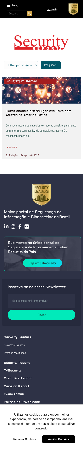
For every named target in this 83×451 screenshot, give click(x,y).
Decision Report (16, 386)
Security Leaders (17, 337)
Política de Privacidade (22, 402)
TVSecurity (13, 370)
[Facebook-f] (19, 226)
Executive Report (18, 378)
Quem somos (14, 394)
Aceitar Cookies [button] (58, 439)
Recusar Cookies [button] (24, 439)
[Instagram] (13, 226)
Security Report (17, 363)
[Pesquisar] (29, 13)
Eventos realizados (15, 353)
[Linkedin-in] (6, 226)
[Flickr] (26, 226)
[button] (12, 5)
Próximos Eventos (14, 345)
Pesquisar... (50, 65)
